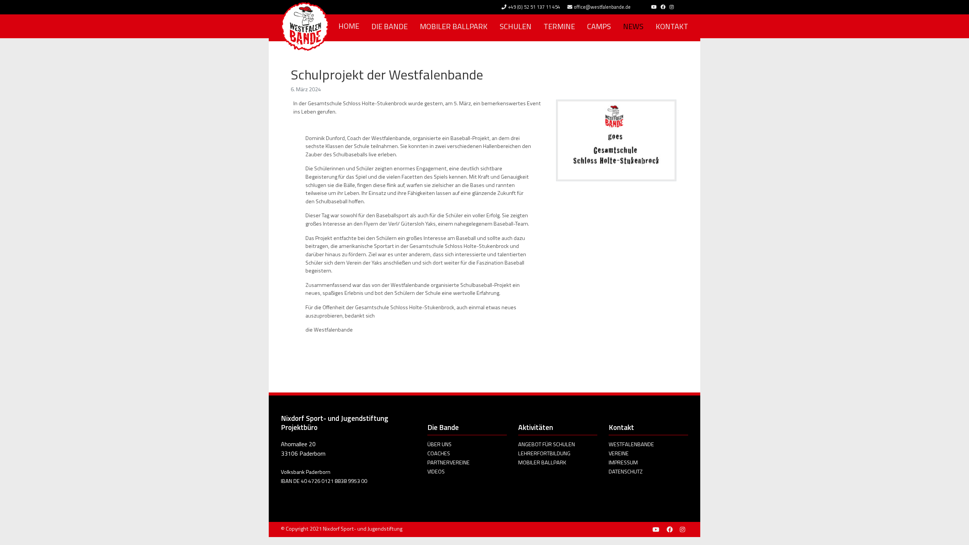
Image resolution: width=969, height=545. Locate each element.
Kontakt (672, 26)
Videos (436, 471)
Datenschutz (626, 471)
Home (348, 26)
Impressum (623, 462)
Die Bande (389, 26)
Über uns (439, 444)
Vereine (619, 453)
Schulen (515, 26)
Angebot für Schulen (546, 444)
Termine (559, 26)
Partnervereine (448, 462)
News (633, 26)
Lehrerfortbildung (544, 453)
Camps (599, 26)
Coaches (438, 453)
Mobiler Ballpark (454, 26)
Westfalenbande (631, 444)
